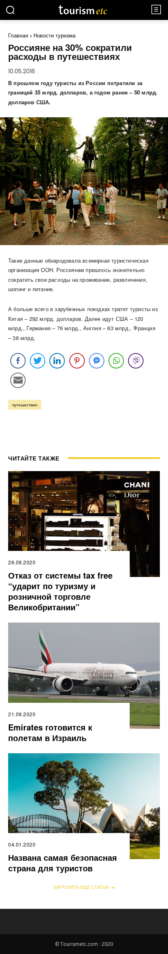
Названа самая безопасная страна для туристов (62, 862)
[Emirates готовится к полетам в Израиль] (84, 675)
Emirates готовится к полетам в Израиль (50, 732)
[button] (10, 10)
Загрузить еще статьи (81, 887)
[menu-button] (156, 9)
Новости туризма (54, 35)
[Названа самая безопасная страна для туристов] (84, 806)
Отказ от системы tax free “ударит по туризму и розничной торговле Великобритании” (60, 591)
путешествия (24, 405)
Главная (18, 35)
